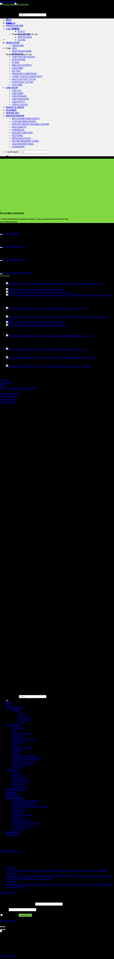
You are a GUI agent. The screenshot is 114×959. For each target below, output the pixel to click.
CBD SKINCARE (20, 98)
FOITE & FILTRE (14, 25)
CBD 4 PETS (18, 101)
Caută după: (12, 14)
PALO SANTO (19, 126)
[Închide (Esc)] (1, 926)
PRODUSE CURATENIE (24, 73)
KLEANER (11, 110)
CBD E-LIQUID (20, 104)
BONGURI (17, 53)
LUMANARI (18, 146)
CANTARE (17, 67)
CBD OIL (16, 90)
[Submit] (7, 155)
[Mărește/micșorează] (4, 926)
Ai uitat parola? (7, 920)
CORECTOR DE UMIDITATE (27, 76)
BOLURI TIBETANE (22, 132)
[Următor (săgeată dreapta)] (4, 929)
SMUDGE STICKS (21, 138)
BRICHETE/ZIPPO (22, 65)
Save (2, 892)
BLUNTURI (24, 34)
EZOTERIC (17, 135)
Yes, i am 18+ (6, 955)
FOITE (21, 31)
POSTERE (17, 84)
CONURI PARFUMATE (24, 121)
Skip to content (7, 1)
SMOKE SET (12, 112)
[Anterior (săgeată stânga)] (1, 929)
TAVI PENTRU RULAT (23, 56)
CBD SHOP (12, 87)
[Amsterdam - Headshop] (14, 4)
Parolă (4, 909)
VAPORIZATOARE (21, 51)
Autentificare (25, 915)
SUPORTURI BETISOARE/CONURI (30, 124)
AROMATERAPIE (15, 115)
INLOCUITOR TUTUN (24, 79)
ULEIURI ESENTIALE (23, 143)
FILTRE (21, 39)
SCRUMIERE (18, 59)
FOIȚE (15, 28)
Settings (4, 851)
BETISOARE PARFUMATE (26, 118)
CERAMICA (18, 129)
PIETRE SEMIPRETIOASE (25, 140)
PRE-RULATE (25, 36)
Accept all (14, 851)
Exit (15, 955)
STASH (15, 62)
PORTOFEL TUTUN (22, 81)
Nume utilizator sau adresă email (17, 903)
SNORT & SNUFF (15, 107)
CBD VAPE (17, 93)
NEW (9, 19)
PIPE (14, 48)
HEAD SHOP (13, 42)
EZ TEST (16, 70)
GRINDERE (18, 45)
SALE (9, 22)
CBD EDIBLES (19, 95)
